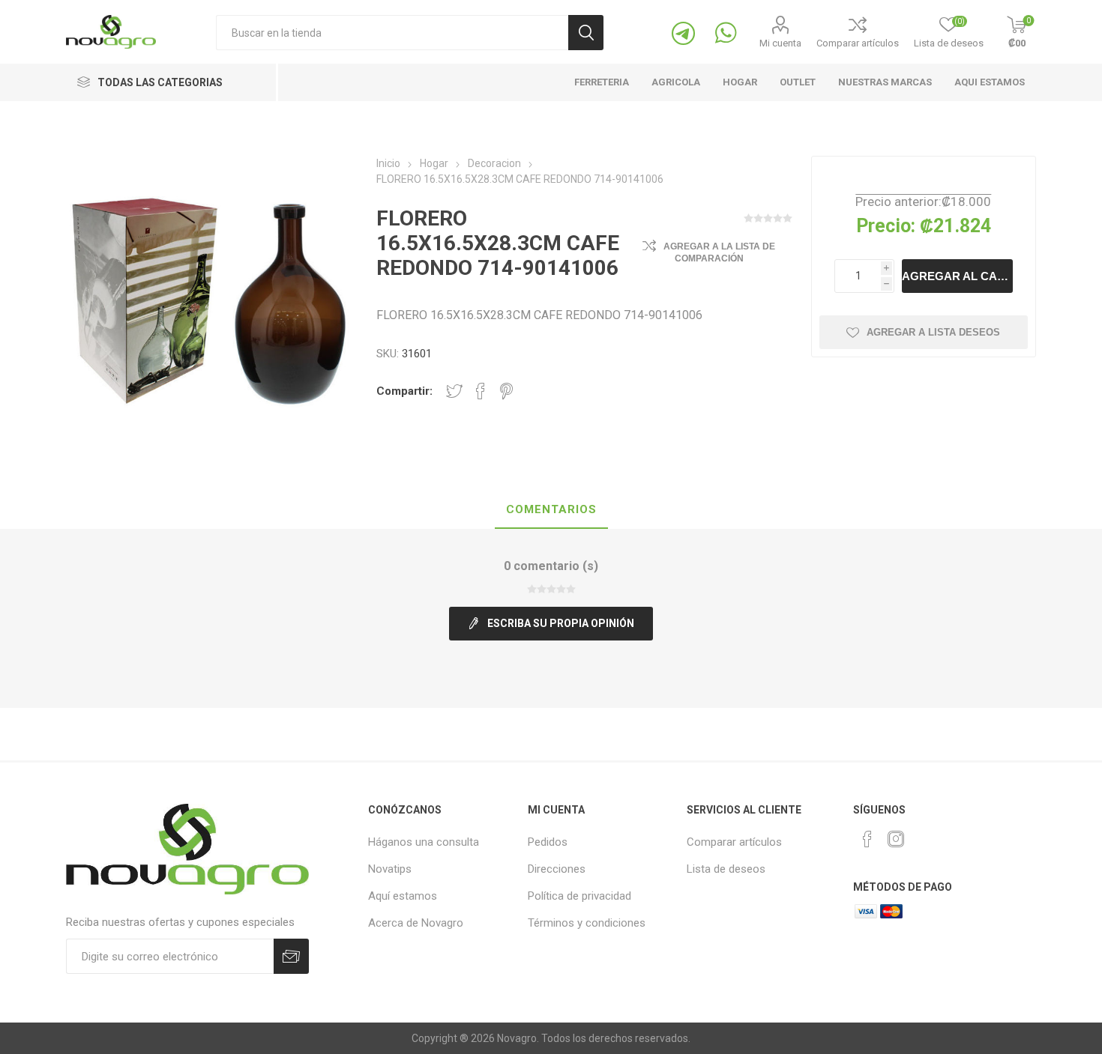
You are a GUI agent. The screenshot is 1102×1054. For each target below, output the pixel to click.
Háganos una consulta (423, 842)
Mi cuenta (780, 43)
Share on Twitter (454, 391)
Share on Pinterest (506, 391)
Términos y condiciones (586, 923)
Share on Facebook (480, 391)
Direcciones (556, 869)
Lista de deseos (726, 869)
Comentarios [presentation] (551, 509)
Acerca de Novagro (415, 923)
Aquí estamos (402, 896)
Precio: (885, 226)
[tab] (551, 510)
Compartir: (404, 391)
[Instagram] (896, 839)
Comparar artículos (857, 43)
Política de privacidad (579, 896)
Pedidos (547, 842)
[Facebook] (867, 839)
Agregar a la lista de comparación (719, 252)
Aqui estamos (989, 82)
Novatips (390, 869)
